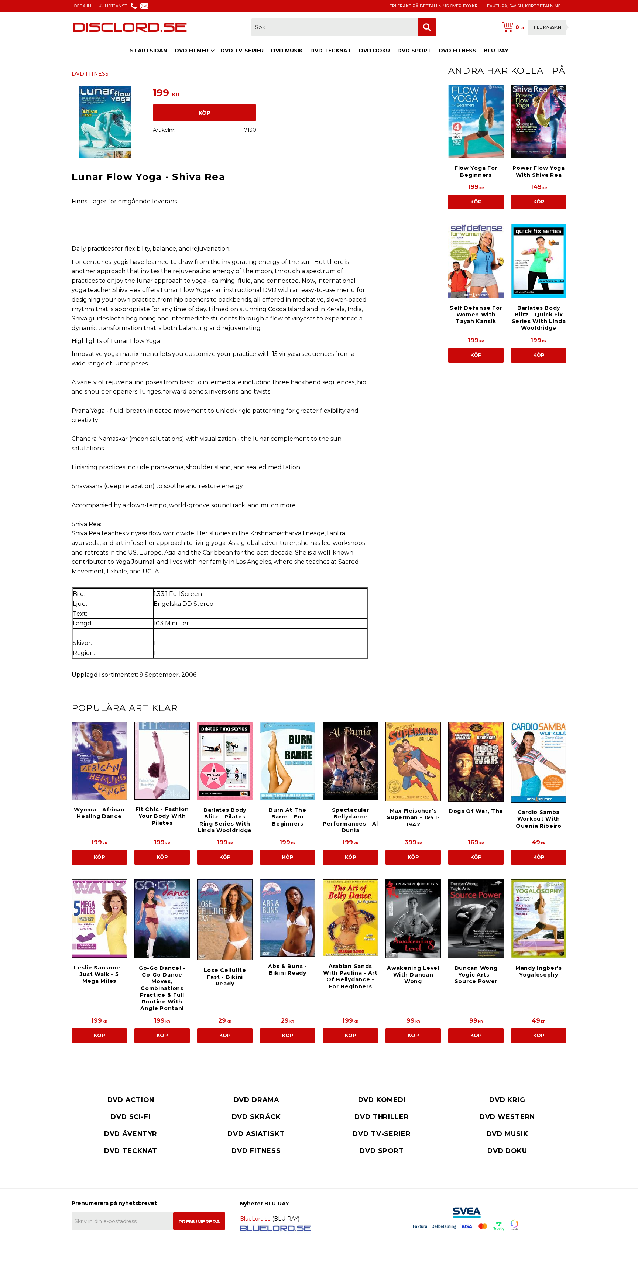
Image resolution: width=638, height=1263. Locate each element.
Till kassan (547, 27)
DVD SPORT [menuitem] (414, 50)
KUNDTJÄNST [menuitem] (113, 5)
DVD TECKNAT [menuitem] (330, 50)
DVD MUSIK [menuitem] (287, 50)
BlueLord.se (255, 1218)
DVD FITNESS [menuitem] (457, 50)
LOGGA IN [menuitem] (81, 5)
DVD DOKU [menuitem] (374, 50)
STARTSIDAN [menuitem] (148, 50)
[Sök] (427, 27)
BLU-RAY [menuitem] (496, 50)
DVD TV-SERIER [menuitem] (242, 50)
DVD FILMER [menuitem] (192, 50)
